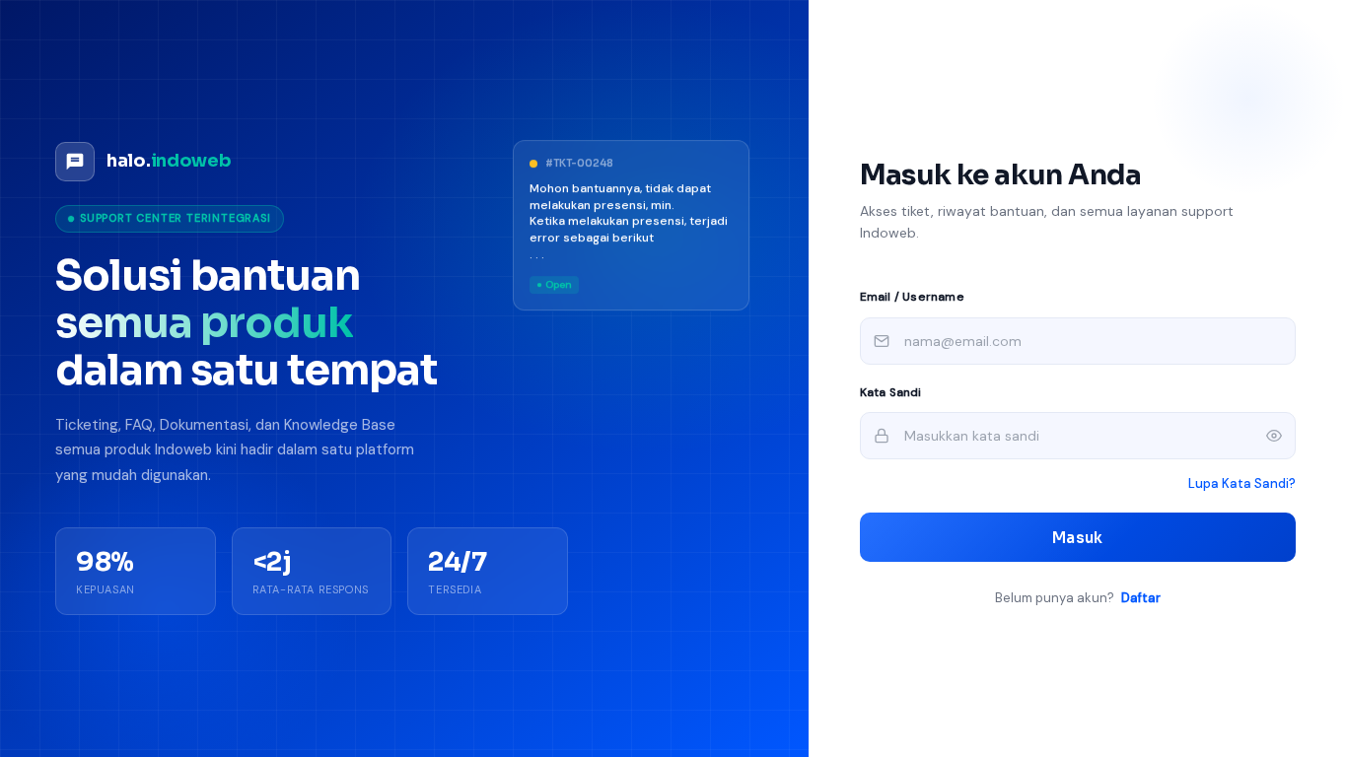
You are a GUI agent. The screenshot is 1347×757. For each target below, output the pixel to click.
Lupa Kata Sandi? (1242, 483)
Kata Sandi (891, 392)
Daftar (1141, 597)
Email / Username (912, 297)
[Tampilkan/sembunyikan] (1274, 436)
